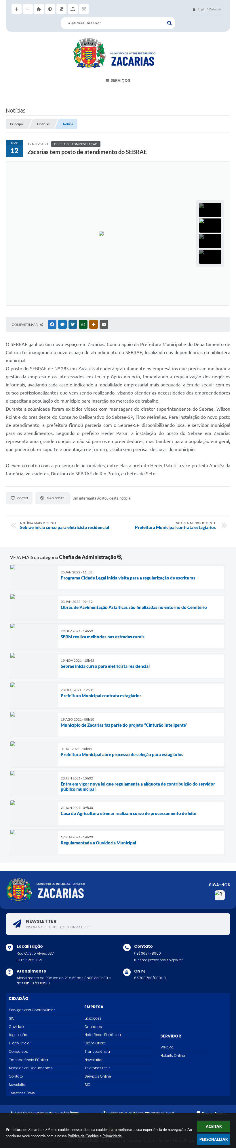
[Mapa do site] (73, 9)
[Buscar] (169, 23)
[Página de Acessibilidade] (84, 9)
